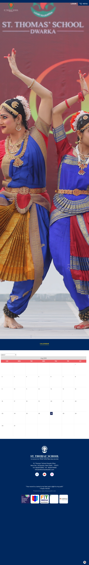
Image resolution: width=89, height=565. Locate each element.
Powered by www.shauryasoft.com (44, 491)
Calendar (44, 344)
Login (73, 4)
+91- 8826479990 (51, 467)
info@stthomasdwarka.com (44, 469)
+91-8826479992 (38, 467)
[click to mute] (85, 562)
